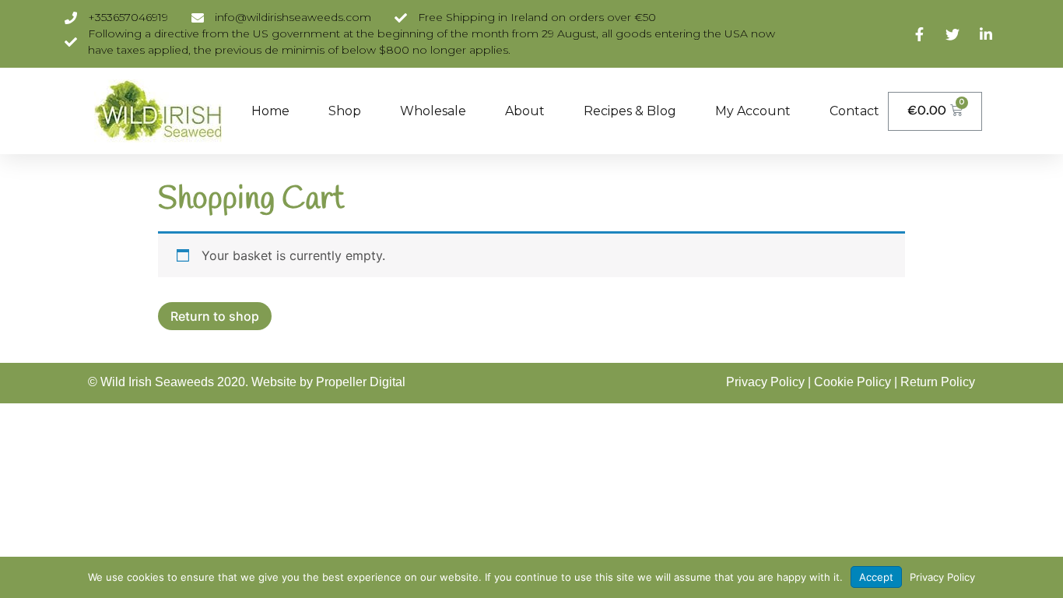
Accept (876, 577)
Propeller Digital (360, 382)
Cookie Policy (852, 382)
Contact (854, 111)
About (525, 111)
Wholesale (433, 111)
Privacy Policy (765, 382)
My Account (753, 111)
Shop (344, 111)
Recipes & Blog (630, 111)
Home (270, 111)
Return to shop (214, 316)
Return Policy (937, 382)
